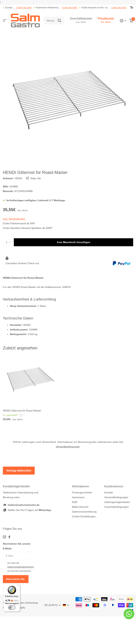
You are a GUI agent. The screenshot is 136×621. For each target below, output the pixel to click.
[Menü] (18, 586)
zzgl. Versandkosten (14, 218)
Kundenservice (113, 486)
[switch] (11, 607)
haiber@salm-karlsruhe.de (23, 504)
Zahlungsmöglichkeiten (117, 502)
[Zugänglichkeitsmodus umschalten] (131, 7)
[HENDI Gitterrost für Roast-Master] (30, 379)
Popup (21, 415)
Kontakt (108, 492)
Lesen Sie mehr (24, 7)
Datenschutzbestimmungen (20, 567)
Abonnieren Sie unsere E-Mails (16, 546)
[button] (11, 239)
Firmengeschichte (82, 492)
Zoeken (59, 21)
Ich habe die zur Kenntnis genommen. (19, 567)
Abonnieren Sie (15, 579)
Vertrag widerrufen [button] (18, 470)
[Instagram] (4, 537)
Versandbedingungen (68, 446)
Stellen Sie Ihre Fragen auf (29, 510)
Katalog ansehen (5, 20)
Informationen (80, 486)
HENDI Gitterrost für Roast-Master (22, 410)
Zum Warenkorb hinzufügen (73, 242)
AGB (74, 502)
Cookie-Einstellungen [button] (84, 516)
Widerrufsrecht (80, 506)
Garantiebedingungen (116, 506)
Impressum (78, 497)
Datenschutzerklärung (84, 511)
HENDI (18, 178)
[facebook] (9, 537)
